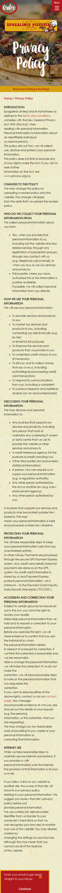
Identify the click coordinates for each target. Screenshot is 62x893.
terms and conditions (36, 115)
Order (8, 7)
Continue (25, 889)
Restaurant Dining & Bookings (31, 88)
